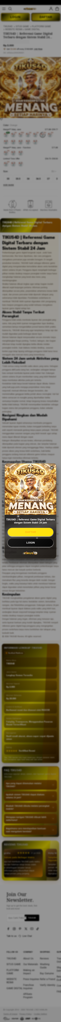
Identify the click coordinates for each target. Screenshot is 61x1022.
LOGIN (30, 542)
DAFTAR (30, 532)
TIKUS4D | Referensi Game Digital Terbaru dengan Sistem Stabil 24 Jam (30, 521)
